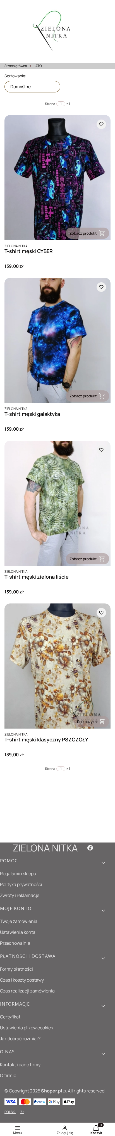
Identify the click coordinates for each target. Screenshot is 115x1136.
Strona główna (15, 65)
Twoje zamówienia (18, 921)
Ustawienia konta (17, 932)
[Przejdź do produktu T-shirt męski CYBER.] (57, 177)
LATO (38, 65)
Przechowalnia (15, 943)
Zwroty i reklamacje (19, 895)
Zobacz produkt (83, 233)
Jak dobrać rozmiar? (20, 1038)
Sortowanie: (15, 75)
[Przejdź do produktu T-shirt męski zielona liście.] (57, 503)
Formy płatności (16, 969)
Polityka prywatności (21, 884)
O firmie (8, 1075)
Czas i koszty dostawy (22, 980)
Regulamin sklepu (18, 873)
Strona (50, 104)
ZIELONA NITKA (45, 847)
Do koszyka (87, 721)
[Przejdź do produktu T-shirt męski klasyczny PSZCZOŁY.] (57, 666)
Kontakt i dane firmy (20, 1064)
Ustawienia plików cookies (26, 1028)
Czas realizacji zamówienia (27, 991)
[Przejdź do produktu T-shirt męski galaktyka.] (57, 340)
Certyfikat (10, 1017)
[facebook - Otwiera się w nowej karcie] (90, 847)
